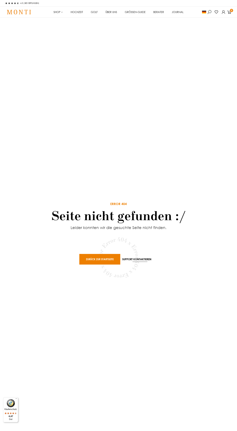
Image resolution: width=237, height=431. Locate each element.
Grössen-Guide (135, 12)
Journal (177, 12)
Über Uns (111, 12)
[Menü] (16, 399)
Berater (158, 12)
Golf (94, 12)
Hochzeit (77, 12)
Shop (57, 12)
